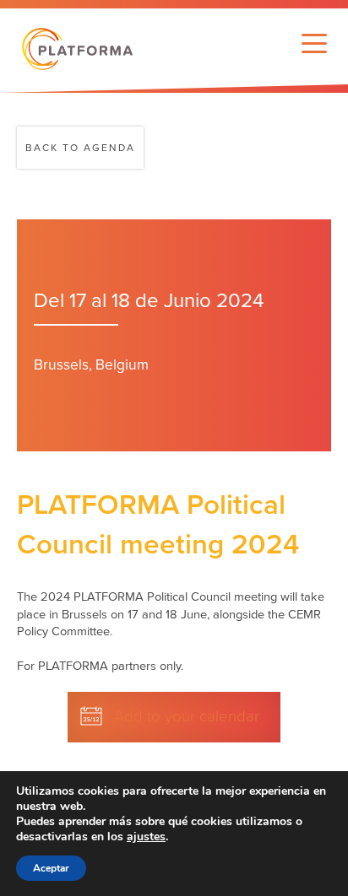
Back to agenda (80, 148)
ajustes (146, 837)
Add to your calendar (186, 716)
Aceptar (51, 868)
